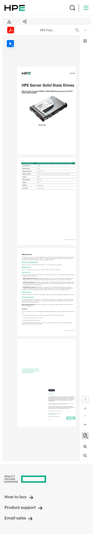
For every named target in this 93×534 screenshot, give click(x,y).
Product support (20, 507)
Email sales (15, 518)
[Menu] (86, 7)
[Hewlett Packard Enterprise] (15, 7)
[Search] (72, 7)
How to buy (16, 496)
